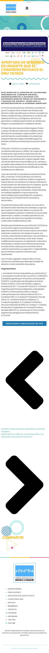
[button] (27, 8)
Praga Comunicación (28, 648)
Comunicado (34, 83)
